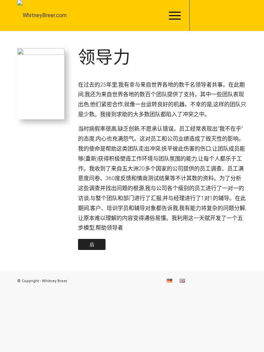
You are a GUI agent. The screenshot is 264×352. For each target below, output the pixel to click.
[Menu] (171, 15)
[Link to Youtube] (241, 15)
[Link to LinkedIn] (221, 15)
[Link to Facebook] (200, 15)
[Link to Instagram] (211, 15)
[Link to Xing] (231, 15)
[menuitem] (171, 15)
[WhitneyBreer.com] (42, 15)
